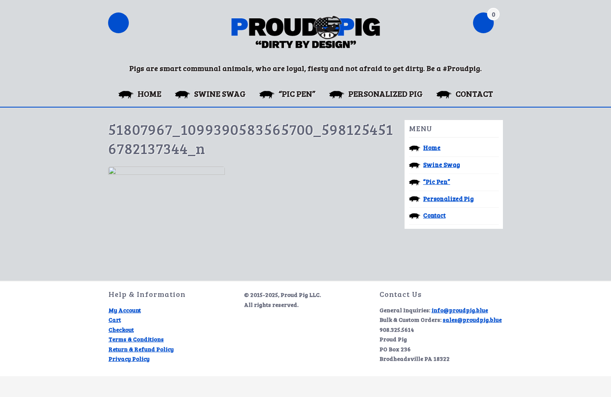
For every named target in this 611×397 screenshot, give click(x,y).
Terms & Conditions (136, 339)
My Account (124, 310)
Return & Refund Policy (141, 349)
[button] (118, 24)
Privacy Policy (129, 359)
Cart (114, 319)
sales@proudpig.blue (472, 319)
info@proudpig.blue (459, 310)
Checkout (121, 329)
